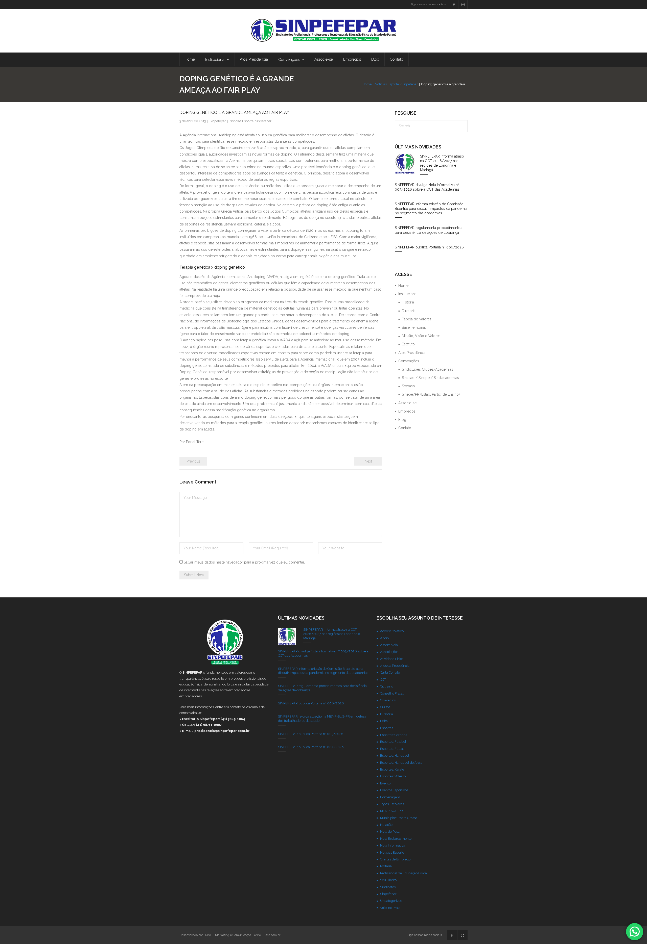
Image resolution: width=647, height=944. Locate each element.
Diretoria (408, 311)
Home (367, 84)
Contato (404, 428)
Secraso (408, 386)
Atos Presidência (411, 353)
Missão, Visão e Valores (421, 336)
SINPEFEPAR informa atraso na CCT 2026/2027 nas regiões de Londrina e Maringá (442, 163)
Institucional (408, 294)
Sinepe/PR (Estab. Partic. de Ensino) (431, 394)
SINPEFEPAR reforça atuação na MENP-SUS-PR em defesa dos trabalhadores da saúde (322, 719)
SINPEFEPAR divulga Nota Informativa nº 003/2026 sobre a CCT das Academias (427, 187)
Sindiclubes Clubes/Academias (427, 369)
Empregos (406, 411)
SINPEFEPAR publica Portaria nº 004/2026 (311, 747)
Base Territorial (414, 327)
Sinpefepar (409, 84)
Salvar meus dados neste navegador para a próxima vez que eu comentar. (244, 562)
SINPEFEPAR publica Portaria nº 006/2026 (429, 247)
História (408, 302)
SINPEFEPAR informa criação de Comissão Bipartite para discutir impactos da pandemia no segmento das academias (431, 208)
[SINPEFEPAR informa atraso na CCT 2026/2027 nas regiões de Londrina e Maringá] (405, 164)
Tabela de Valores (416, 319)
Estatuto (408, 344)
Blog (402, 420)
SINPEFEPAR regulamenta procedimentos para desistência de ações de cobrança (428, 230)
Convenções (408, 361)
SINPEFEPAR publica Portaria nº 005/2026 (310, 734)
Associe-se (407, 403)
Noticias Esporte (387, 84)
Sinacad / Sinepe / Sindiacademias (430, 378)
